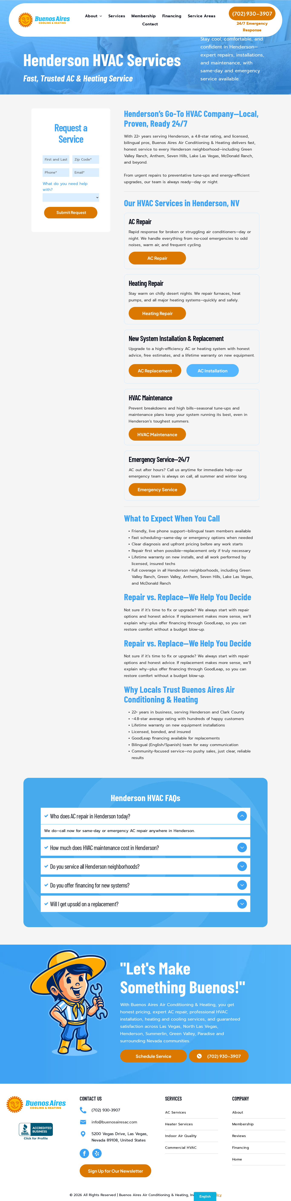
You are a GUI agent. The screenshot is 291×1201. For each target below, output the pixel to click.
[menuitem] (93, 16)
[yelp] (97, 1154)
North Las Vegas (200, 1026)
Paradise (206, 1033)
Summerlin (156, 1033)
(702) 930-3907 (106, 1110)
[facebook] (84, 1154)
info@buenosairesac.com (114, 1122)
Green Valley (182, 1033)
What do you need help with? (65, 186)
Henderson (131, 1033)
